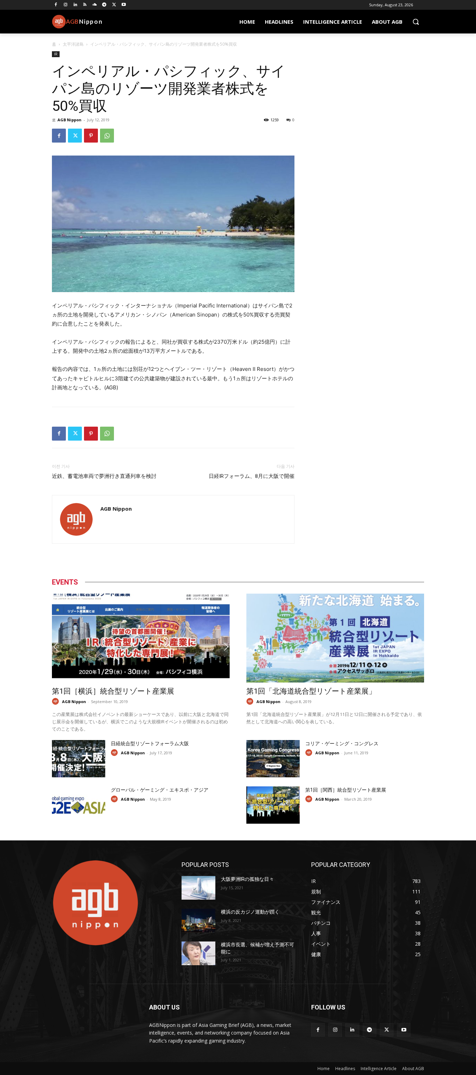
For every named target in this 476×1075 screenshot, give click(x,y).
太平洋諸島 (73, 44)
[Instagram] (66, 5)
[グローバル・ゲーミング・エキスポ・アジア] (78, 805)
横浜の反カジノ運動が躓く (250, 912)
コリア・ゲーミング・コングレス (341, 743)
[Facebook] (56, 5)
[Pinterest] (91, 136)
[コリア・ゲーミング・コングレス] (273, 758)
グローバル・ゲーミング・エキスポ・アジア (159, 790)
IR (55, 54)
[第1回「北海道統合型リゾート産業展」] (335, 638)
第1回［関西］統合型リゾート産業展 (345, 790)
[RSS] (85, 5)
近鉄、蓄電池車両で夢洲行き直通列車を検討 (104, 476)
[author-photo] (56, 701)
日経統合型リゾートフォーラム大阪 (150, 743)
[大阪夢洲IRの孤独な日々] (198, 888)
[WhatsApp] (107, 136)
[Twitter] (114, 5)
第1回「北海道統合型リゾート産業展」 (311, 691)
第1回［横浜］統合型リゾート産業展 (113, 691)
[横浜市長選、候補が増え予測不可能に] (198, 953)
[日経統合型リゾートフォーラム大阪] (78, 758)
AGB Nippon (69, 119)
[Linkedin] (75, 5)
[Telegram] (104, 5)
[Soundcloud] (95, 5)
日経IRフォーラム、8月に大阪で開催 (251, 476)
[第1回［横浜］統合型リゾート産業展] (141, 638)
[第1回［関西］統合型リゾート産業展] (273, 805)
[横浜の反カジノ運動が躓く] (198, 920)
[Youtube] (124, 5)
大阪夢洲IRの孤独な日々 (247, 879)
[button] (415, 21)
